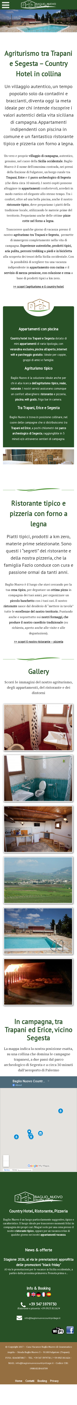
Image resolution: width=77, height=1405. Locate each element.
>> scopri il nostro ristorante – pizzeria (38, 641)
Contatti (29, 1381)
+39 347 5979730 (42, 1304)
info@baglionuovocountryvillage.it (42, 1318)
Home (18, 1381)
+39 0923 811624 (50, 1308)
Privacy (54, 1381)
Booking (42, 1381)
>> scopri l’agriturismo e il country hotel (38, 286)
